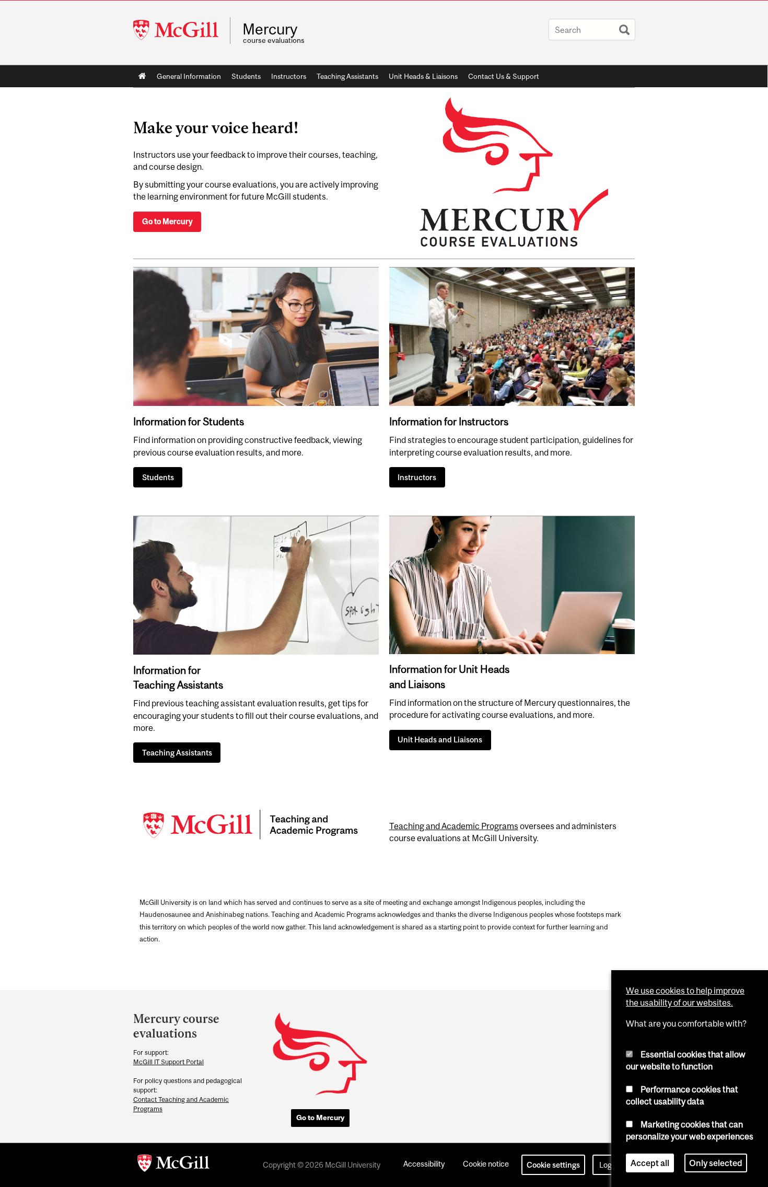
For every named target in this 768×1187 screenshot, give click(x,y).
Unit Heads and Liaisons (440, 739)
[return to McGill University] (173, 1165)
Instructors (288, 76)
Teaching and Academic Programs (453, 826)
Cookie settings (553, 1164)
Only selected (715, 1163)
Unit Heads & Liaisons (423, 76)
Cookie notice (486, 1163)
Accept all (650, 1163)
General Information (189, 76)
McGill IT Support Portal (168, 1062)
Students (246, 76)
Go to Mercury (167, 221)
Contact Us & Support (503, 76)
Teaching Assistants (347, 76)
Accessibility (424, 1163)
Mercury (269, 29)
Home (142, 76)
